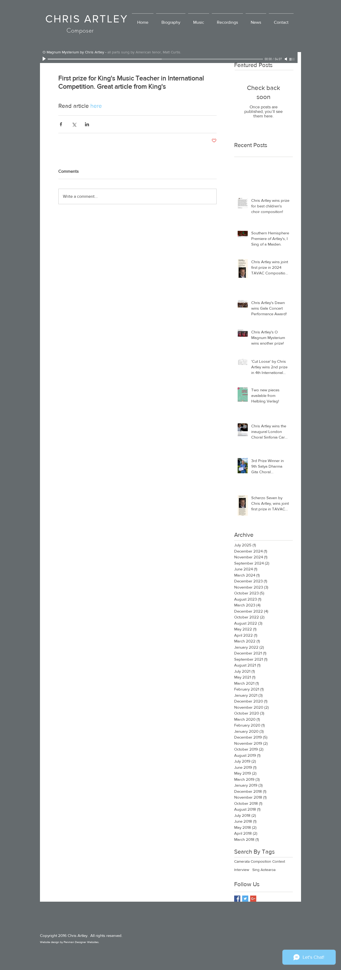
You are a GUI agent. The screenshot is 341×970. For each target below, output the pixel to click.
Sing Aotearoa (263, 870)
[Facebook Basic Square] (237, 899)
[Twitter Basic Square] (245, 899)
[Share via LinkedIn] (87, 124)
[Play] (45, 59)
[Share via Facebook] (60, 124)
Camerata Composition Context (259, 861)
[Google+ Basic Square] (253, 899)
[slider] (292, 59)
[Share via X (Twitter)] (73, 124)
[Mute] (286, 59)
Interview (241, 870)
